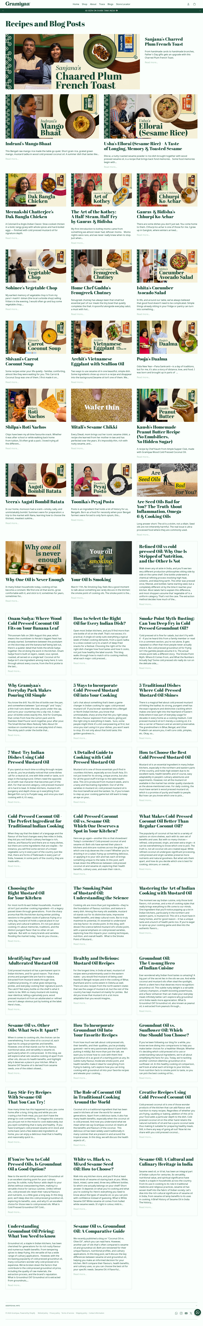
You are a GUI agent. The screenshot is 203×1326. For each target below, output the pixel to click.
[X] (191, 1313)
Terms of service (67, 1313)
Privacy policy (55, 1313)
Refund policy (43, 1313)
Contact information (96, 1313)
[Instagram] (181, 1313)
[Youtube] (186, 1313)
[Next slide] (200, 11)
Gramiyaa (15, 1313)
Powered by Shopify (27, 1313)
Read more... (151, 62)
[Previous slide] (3, 11)
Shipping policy (81, 1313)
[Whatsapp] (176, 1313)
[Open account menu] (188, 4)
